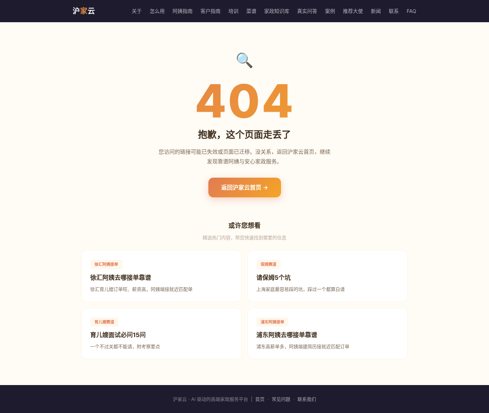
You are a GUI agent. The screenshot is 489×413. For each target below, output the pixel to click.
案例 (330, 11)
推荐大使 (353, 11)
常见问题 (281, 399)
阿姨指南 (183, 11)
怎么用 (157, 11)
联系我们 (306, 399)
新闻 (376, 11)
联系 (394, 11)
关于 (137, 11)
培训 (233, 11)
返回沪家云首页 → (244, 187)
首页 (260, 399)
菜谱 (251, 11)
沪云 (84, 11)
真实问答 (307, 11)
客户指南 (210, 11)
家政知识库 (276, 11)
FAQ (411, 11)
